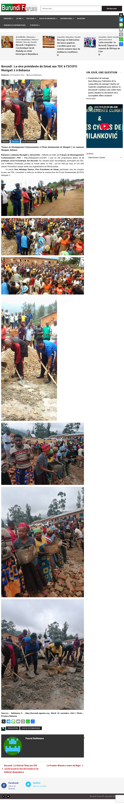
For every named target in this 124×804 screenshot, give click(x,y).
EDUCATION (13, 728)
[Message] (121, 24)
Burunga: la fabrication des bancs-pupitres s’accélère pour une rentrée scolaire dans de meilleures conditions (27, 45)
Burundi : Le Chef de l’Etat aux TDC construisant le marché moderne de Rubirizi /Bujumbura (21, 768)
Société (36, 37)
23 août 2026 (106, 49)
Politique (30, 18)
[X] (121, 15)
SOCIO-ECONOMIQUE (31, 728)
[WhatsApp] (121, 39)
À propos (34, 25)
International (66, 18)
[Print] (121, 34)
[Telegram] (121, 19)
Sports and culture (63, 40)
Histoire (101, 40)
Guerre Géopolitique (112, 37)
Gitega (100, 37)
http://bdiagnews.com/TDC (35, 158)
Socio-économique (47, 18)
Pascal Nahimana (35, 75)
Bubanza (5, 142)
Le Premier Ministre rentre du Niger (64, 765)
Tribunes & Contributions (14, 25)
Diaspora (81, 18)
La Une (19, 18)
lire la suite (90, 98)
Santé (68, 37)
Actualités (19, 37)
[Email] (121, 29)
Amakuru (8, 18)
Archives (89, 153)
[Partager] (121, 44)
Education (28, 37)
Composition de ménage (98, 78)
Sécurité (109, 40)
